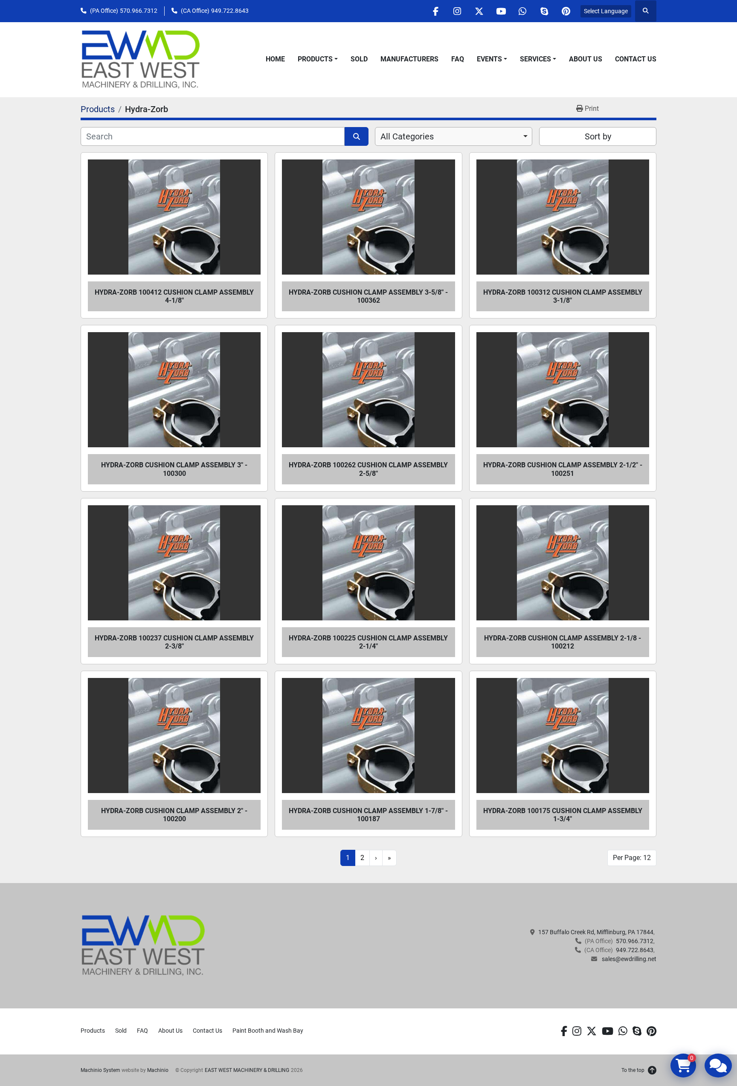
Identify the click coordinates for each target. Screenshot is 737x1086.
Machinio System (100, 1070)
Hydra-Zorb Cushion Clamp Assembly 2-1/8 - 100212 (562, 642)
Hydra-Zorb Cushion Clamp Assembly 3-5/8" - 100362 (368, 296)
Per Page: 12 (632, 858)
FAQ (457, 59)
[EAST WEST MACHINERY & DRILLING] (143, 945)
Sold (359, 59)
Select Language (606, 11)
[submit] (356, 136)
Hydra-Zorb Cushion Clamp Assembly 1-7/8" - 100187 (368, 815)
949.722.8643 (230, 10)
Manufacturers (409, 59)
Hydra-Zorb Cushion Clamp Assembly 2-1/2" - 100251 (562, 469)
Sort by (598, 136)
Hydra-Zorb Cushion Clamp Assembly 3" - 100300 (174, 469)
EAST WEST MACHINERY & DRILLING (247, 1070)
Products (315, 59)
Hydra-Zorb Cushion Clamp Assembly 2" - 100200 (174, 815)
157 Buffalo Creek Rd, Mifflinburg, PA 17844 (595, 932)
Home (275, 59)
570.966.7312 (138, 10)
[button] (318, 59)
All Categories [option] (407, 136)
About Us (585, 59)
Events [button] (489, 59)
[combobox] (453, 136)
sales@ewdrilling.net (628, 959)
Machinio (157, 1070)
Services (535, 59)
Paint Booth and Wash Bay (267, 1030)
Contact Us (635, 59)
